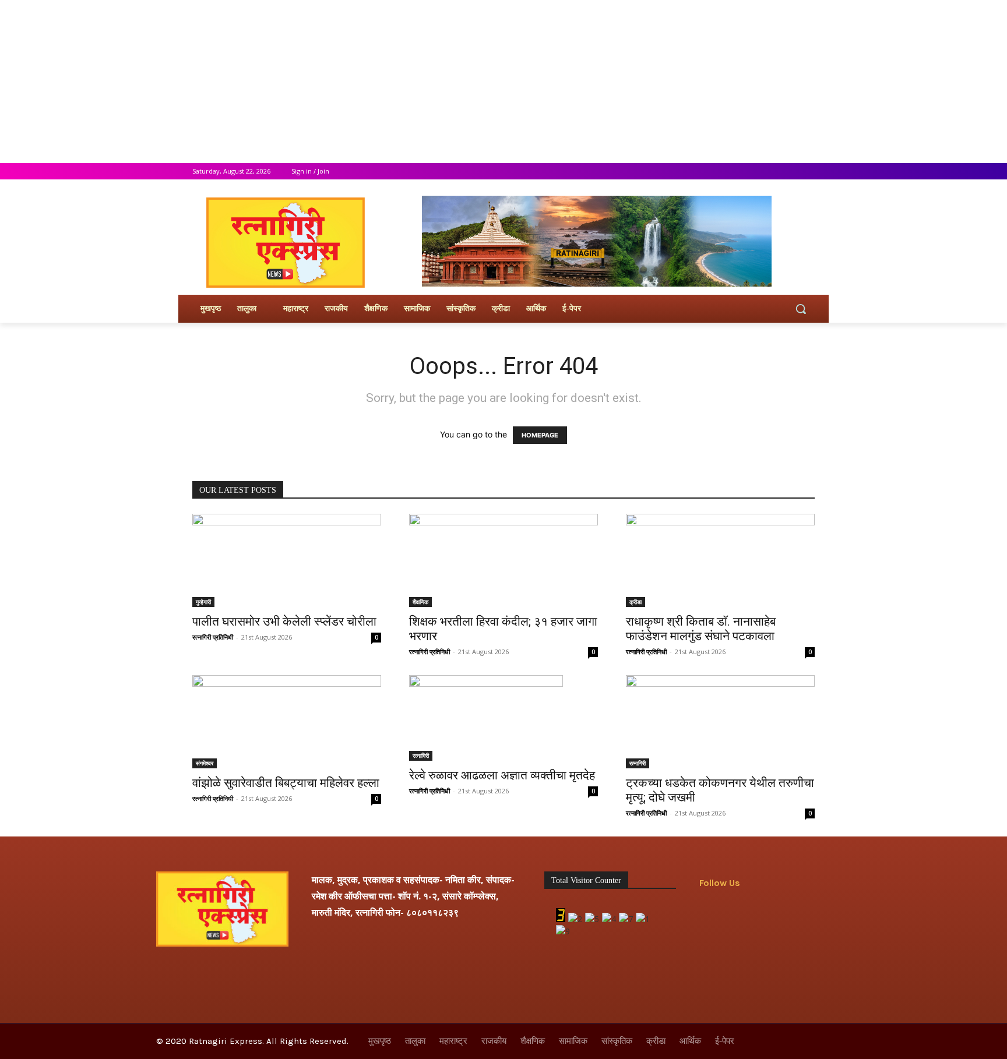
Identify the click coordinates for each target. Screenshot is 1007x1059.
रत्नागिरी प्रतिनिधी (212, 637)
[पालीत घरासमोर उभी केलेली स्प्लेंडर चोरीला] (286, 560)
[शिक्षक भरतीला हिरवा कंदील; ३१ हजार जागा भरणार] (503, 560)
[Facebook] (743, 171)
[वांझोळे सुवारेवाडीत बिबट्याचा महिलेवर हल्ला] (286, 721)
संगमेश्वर (204, 763)
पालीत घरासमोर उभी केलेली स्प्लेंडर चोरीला (284, 622)
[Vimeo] (791, 171)
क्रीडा (635, 602)
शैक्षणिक (420, 602)
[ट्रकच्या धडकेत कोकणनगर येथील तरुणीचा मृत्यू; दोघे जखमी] (720, 721)
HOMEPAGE (540, 435)
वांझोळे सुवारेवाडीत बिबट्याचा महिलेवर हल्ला (285, 783)
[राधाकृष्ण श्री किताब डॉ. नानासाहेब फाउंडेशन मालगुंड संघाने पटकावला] (720, 560)
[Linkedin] (789, 912)
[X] (776, 171)
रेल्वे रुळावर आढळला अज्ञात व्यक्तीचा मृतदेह (502, 775)
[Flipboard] (736, 912)
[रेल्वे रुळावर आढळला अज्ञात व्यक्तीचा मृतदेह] (503, 718)
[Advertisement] (349, 81)
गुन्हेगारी (203, 602)
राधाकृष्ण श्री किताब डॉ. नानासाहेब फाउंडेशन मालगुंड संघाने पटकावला (701, 629)
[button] (801, 309)
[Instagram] (759, 171)
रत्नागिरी (421, 755)
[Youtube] (808, 171)
